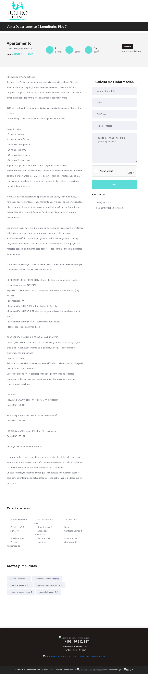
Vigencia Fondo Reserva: (49, 585)
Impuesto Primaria (48, 592)
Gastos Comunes (19, 578)
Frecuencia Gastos (47, 578)
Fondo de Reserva (20, 585)
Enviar (114, 184)
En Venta (127, 46)
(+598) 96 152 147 (104, 202)
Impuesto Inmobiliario (21, 592)
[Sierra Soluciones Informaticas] (128, 669)
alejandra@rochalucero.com (110, 207)
